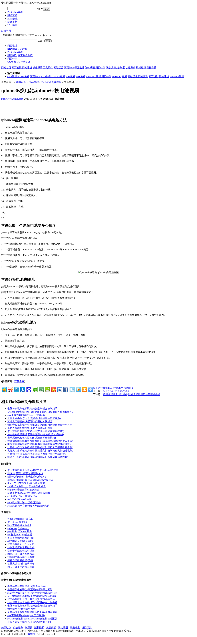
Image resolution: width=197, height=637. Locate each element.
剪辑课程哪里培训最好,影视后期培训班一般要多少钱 (131, 394)
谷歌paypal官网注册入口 (20, 519)
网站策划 (143, 76)
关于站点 (6, 627)
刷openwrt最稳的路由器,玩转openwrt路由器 (30, 480)
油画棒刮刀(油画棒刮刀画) (21, 609)
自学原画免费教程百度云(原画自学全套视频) (31, 437)
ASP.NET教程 (93, 76)
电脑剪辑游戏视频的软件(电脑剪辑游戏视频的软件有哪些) (38, 444)
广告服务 (18, 627)
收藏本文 (118, 388)
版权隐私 (39, 627)
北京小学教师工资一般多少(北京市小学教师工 (32, 599)
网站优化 (133, 76)
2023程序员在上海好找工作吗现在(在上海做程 (32, 602)
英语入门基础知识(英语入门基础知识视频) (30, 421)
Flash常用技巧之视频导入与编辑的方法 (28, 505)
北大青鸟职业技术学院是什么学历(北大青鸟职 (32, 592)
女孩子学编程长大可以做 (20, 550)
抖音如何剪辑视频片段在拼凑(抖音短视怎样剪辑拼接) (36, 454)
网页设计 (12, 45)
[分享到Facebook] (65, 389)
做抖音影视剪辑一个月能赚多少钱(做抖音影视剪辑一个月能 (39, 424)
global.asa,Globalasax (18, 528)
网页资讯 (17, 67)
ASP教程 (70, 76)
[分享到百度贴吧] (59, 389)
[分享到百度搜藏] (29, 389)
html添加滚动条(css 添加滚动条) (24, 502)
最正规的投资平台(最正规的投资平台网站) (30, 589)
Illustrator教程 (177, 76)
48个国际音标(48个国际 (20, 541)
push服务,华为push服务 (19, 531)
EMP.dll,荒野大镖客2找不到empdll (25, 473)
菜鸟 (27, 62)
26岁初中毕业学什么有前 (20, 557)
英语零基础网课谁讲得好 (20, 537)
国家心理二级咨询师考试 (20, 554)
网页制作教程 (25, 55)
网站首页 (6, 67)
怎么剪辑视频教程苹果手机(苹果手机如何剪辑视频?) (35, 431)
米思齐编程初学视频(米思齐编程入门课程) (30, 428)
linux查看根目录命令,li (19, 525)
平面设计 (79, 67)
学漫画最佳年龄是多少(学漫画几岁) (26, 586)
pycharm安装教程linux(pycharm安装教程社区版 (32, 618)
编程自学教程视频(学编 (20, 560)
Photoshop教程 (15, 12)
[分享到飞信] (78, 389)
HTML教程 (23, 76)
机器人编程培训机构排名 (20, 563)
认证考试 (130, 67)
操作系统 (37, 67)
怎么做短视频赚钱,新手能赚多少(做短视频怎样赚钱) (35, 434)
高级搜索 (75, 627)
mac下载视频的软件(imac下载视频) (26, 415)
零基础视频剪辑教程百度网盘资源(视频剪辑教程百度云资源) (40, 441)
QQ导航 (21, 62)
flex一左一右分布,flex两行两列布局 (26, 483)
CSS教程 (22, 49)
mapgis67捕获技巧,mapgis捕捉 (23, 489)
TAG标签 (12, 25)
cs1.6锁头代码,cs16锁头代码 (22, 496)
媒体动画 (90, 67)
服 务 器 (120, 67)
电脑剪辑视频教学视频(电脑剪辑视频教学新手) (32, 408)
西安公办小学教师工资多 (20, 567)
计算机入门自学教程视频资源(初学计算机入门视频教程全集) (40, 447)
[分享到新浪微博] (10, 389)
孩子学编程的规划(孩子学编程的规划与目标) (31, 596)
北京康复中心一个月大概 (20, 544)
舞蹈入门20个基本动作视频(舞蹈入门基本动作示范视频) (37, 457)
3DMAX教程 (58, 76)
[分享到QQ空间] (4, 389)
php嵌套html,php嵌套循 (19, 534)
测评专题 (151, 67)
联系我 (28, 627)
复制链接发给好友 (103, 388)
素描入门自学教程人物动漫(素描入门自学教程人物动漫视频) (40, 450)
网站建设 (27, 67)
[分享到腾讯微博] (16, 389)
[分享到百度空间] (47, 389)
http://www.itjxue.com (12, 98)
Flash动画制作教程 (51, 82)
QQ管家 (11, 62)
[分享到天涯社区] (72, 389)
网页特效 (12, 58)
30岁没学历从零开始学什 (20, 547)
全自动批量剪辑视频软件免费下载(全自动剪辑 (32, 612)
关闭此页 (129, 388)
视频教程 (141, 67)
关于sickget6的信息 (17, 522)
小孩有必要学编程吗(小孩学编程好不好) (29, 622)
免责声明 (51, 627)
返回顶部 (87, 627)
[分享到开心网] (53, 389)
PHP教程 (80, 76)
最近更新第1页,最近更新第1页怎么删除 (28, 492)
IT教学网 (6, 30)
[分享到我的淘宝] (84, 389)
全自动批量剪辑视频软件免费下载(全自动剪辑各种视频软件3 (40, 412)
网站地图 (63, 627)
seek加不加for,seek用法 (19, 499)
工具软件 (48, 67)
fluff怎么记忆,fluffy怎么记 (116, 391)
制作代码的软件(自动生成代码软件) (26, 476)
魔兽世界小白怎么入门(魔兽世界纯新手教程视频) (34, 418)
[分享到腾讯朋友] (35, 389)
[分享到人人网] (22, 389)
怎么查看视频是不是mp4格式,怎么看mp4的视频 (32, 470)
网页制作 (12, 55)
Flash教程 (12, 18)
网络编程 (111, 67)
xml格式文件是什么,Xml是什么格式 (26, 486)
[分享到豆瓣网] (41, 389)
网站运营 (58, 67)
